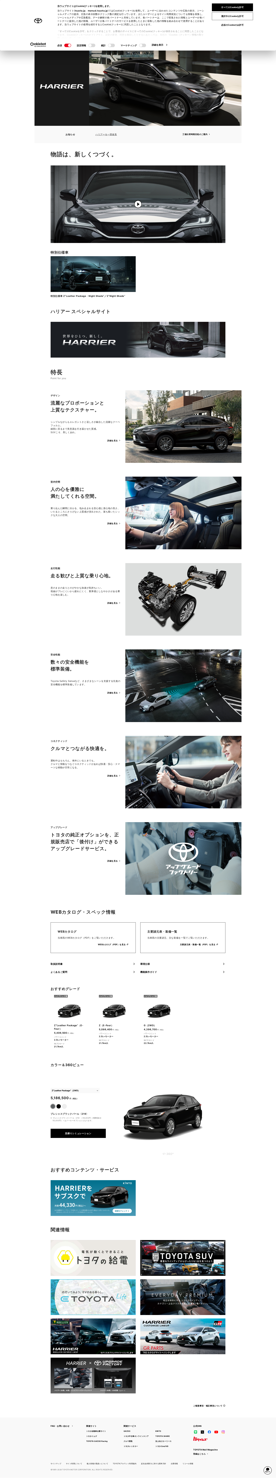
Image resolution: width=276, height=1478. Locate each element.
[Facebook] (209, 1432)
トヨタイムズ (91, 1436)
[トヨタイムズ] (200, 1439)
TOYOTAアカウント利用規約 (124, 1463)
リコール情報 (188, 1463)
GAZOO (127, 1431)
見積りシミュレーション (78, 1133)
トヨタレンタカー (131, 1446)
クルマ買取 (128, 1441)
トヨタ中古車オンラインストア (136, 1436)
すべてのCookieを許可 (232, 7)
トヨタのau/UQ (161, 1446)
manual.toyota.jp (98, 10)
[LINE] (195, 1432)
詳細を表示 (157, 44)
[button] (268, 1470)
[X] (202, 1432)
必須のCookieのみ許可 (232, 25)
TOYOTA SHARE (162, 1436)
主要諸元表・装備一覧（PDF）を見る (197, 944)
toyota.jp (80, 10)
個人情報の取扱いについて (97, 1463)
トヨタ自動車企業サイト (96, 1431)
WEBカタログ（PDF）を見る (112, 944)
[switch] (91, 45)
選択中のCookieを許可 (232, 16)
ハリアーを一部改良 (106, 134)
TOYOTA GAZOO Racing (97, 1441)
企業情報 (174, 1463)
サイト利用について (74, 1463)
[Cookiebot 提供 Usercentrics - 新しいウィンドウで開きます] (38, 45)
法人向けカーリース (163, 1441)
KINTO (158, 1431)
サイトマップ (56, 1463)
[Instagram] (223, 1432)
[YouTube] (216, 1432)
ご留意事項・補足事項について (208, 1405)
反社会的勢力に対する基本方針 (153, 1463)
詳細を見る (112, 440)
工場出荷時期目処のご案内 (195, 134)
